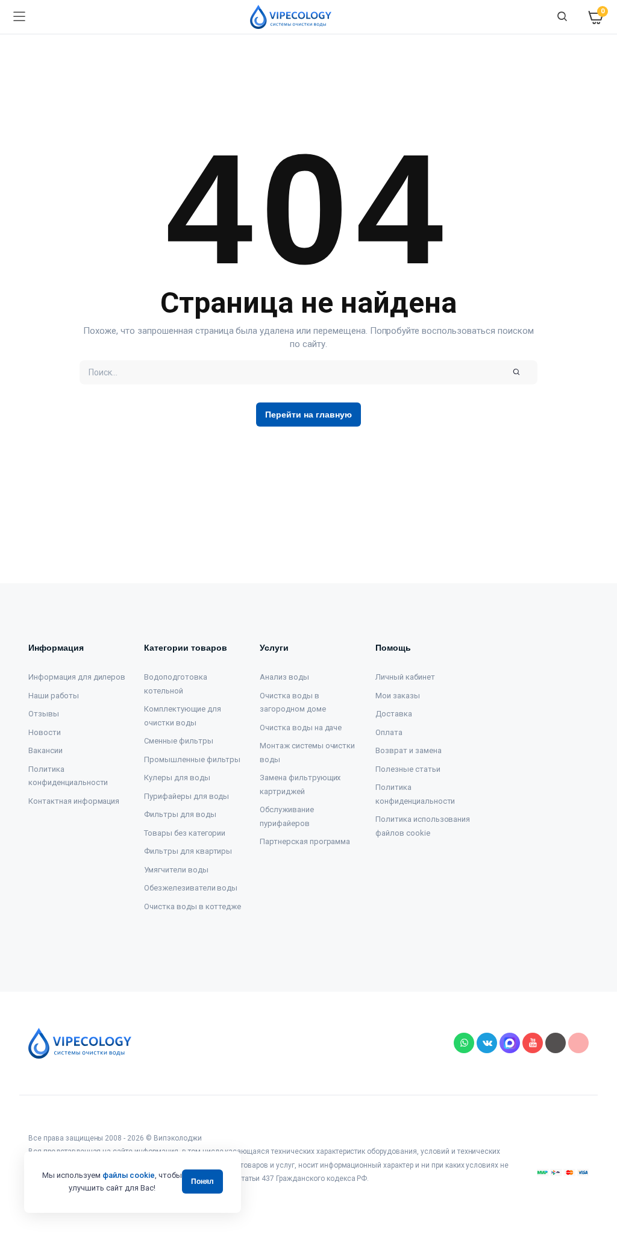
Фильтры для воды (180, 814)
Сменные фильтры (178, 740)
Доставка (393, 713)
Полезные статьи (407, 769)
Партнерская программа (305, 841)
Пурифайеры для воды (186, 796)
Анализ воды (284, 676)
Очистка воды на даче (301, 727)
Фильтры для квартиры (188, 851)
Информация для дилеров (76, 676)
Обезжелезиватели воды (190, 887)
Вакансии (45, 750)
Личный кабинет (405, 676)
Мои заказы (397, 695)
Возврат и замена (408, 750)
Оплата (388, 732)
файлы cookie (128, 1175)
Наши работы (53, 695)
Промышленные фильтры (192, 759)
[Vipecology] (290, 17)
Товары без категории (184, 832)
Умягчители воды (176, 869)
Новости (44, 732)
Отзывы (43, 713)
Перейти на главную (308, 414)
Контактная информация (73, 801)
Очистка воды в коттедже (192, 906)
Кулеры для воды (177, 777)
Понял (202, 1181)
